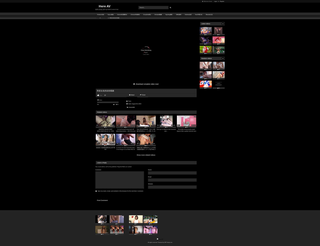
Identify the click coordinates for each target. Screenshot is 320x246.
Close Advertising (146, 50)
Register (222, 1)
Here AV (104, 6)
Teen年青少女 (198, 14)
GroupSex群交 (147, 14)
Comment (98, 170)
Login (215, 1)
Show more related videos (146, 155)
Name (150, 170)
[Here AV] (160, 239)
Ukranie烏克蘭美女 (122, 14)
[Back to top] (315, 241)
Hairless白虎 (188, 14)
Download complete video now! (147, 84)
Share (144, 95)
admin (133, 101)
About (132, 95)
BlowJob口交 (209, 14)
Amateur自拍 (100, 14)
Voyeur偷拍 (111, 14)
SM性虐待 (178, 14)
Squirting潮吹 (168, 14)
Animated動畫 (158, 14)
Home (97, 18)
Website (150, 184)
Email (150, 177)
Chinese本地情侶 (135, 14)
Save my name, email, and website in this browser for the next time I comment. (120, 191)
